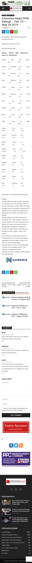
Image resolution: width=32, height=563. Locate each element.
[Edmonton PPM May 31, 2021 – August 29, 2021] (6, 314)
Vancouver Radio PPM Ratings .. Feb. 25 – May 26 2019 (9, 284)
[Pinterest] (12, 31)
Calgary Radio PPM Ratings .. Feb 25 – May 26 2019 (23, 284)
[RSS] (16, 489)
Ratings (8, 12)
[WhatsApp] (16, 31)
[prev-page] (3, 323)
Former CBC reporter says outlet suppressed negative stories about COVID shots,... (20, 519)
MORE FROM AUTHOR (22, 293)
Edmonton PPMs (16, 12)
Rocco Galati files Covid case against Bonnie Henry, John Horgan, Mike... (20, 502)
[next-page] (6, 323)
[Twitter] (7, 31)
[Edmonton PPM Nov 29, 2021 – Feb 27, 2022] (6, 306)
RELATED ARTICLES (8, 293)
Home (3, 12)
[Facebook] (3, 31)
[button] (3, 8)
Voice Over (6, 27)
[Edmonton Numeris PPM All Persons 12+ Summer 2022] (6, 297)
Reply (3, 341)
